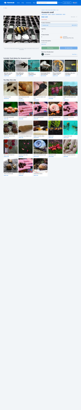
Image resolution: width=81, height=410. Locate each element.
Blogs (34, 2)
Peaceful (49, 14)
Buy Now (51, 48)
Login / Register (67, 2)
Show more (43, 44)
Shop (23, 2)
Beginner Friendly (44, 14)
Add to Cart (69, 48)
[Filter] (58, 2)
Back (6, 8)
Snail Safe (53, 14)
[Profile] (61, 2)
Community (28, 2)
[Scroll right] (77, 69)
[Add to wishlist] (77, 17)
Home (18, 2)
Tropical (64, 14)
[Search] (38, 2)
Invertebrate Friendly (59, 14)
